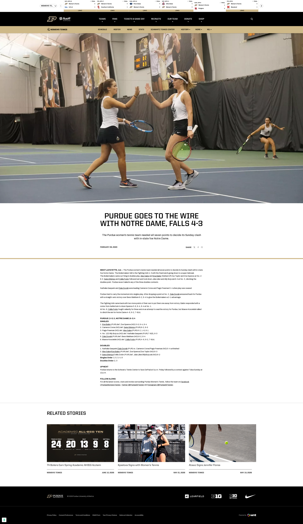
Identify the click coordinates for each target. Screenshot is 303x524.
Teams (102, 19)
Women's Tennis (54, 473)
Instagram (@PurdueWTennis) (160, 385)
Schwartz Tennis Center (162, 30)
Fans (114, 19)
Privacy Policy (51, 515)
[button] (261, 6)
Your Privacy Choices (110, 515)
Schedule (102, 30)
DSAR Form (96, 515)
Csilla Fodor (124, 279)
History (185, 30)
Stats (141, 30)
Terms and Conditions (83, 515)
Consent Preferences (66, 515)
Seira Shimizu (109, 279)
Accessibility (139, 515)
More (198, 30)
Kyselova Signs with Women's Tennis (138, 465)
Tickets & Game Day (134, 19)
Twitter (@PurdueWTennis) (132, 385)
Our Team (173, 19)
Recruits (156, 19)
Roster (117, 30)
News (129, 30)
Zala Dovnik (124, 288)
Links (80, 10)
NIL (208, 30)
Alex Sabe (144, 276)
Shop (201, 19)
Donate (188, 19)
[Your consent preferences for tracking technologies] (4, 520)
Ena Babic (157, 276)
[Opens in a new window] (194, 496)
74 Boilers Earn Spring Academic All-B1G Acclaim (74, 465)
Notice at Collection (125, 515)
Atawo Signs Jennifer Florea (204, 465)
